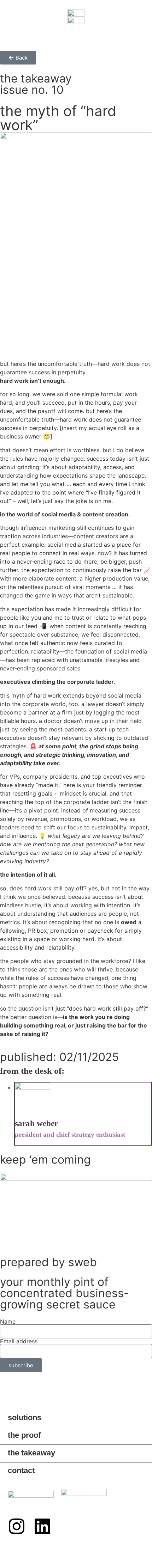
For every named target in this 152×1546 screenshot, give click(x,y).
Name (8, 1321)
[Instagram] (16, 1526)
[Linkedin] (42, 1526)
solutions (24, 1417)
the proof (24, 1435)
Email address (18, 1341)
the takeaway (31, 1452)
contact (21, 1470)
